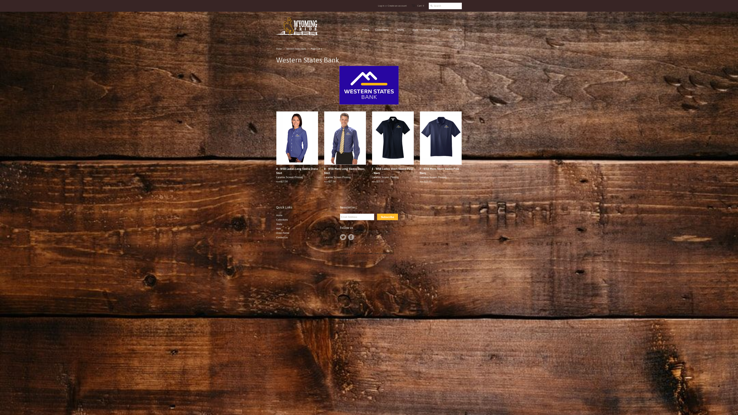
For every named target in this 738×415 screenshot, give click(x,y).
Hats (278, 228)
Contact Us (282, 237)
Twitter (343, 237)
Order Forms (282, 233)
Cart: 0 (420, 5)
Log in (381, 5)
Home (279, 215)
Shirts (279, 224)
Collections (282, 219)
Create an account (397, 5)
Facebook (351, 237)
